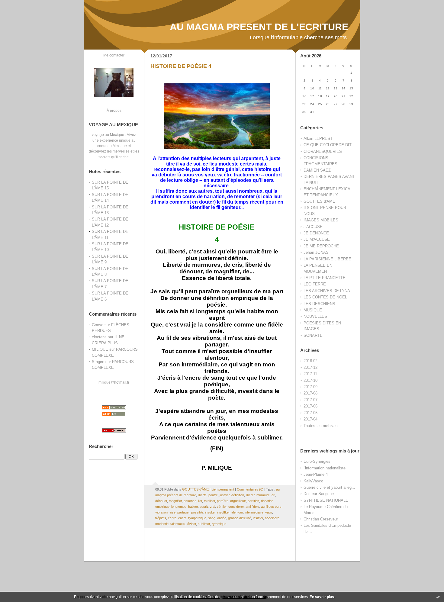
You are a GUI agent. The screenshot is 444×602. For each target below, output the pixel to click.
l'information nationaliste (325, 468)
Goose (97, 325)
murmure (263, 495)
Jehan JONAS (316, 252)
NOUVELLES (315, 316)
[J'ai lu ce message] (438, 596)
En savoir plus (322, 597)
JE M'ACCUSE (317, 239)
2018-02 (310, 361)
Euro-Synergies (317, 461)
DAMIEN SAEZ (317, 170)
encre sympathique (192, 518)
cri (273, 495)
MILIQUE (100, 349)
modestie (162, 524)
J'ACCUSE (313, 226)
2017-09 (310, 387)
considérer (236, 506)
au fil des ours (271, 506)
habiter (193, 506)
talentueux (177, 524)
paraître (222, 501)
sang (211, 518)
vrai (212, 506)
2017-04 (310, 419)
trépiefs (160, 518)
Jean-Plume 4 (316, 474)
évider (191, 524)
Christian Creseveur (321, 519)
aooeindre (272, 518)
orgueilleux (238, 501)
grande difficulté (239, 518)
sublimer (204, 524)
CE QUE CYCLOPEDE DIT (328, 145)
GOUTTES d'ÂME (319, 201)
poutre (213, 495)
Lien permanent (222, 489)
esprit (204, 506)
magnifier (175, 501)
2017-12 (310, 367)
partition (253, 501)
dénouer (161, 501)
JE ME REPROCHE (321, 246)
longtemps (178, 506)
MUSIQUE (313, 310)
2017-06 (310, 406)
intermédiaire (254, 512)
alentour (237, 512)
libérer (250, 495)
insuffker (223, 512)
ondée (221, 518)
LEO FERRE (315, 284)
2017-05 (310, 412)
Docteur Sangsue (319, 493)
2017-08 (310, 393)
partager (183, 512)
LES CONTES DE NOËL (325, 297)
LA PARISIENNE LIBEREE (327, 259)
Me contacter (113, 55)
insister (258, 518)
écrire (172, 518)
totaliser (209, 501)
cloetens (99, 337)
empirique (162, 506)
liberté (202, 495)
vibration (161, 512)
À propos (114, 110)
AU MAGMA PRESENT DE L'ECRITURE (259, 26)
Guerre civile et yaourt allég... (329, 487)
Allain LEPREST (318, 138)
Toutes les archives (321, 425)
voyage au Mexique (108, 135)
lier (200, 501)
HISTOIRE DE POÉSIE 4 (180, 66)
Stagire (98, 361)
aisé (172, 512)
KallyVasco (313, 481)
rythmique (219, 524)
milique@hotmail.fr (113, 382)
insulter (210, 512)
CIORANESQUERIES (323, 151)
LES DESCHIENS (319, 303)
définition (237, 495)
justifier (225, 495)
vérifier (222, 506)
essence (190, 501)
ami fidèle (252, 506)
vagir (268, 512)
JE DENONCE (316, 233)
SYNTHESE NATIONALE (326, 500)
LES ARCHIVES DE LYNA (327, 290)
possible (197, 512)
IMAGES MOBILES (321, 220)
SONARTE (313, 335)
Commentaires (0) (250, 489)
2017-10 (310, 380)
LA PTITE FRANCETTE (325, 277)
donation (267, 501)
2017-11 (310, 374)
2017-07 (310, 400)
